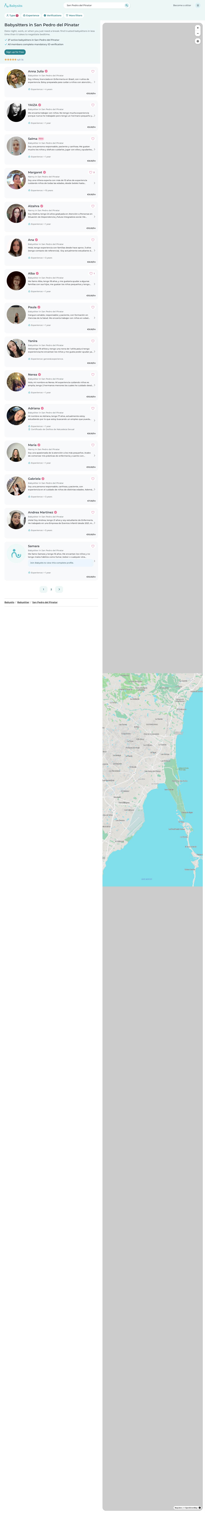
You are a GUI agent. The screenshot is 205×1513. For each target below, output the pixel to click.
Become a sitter (182, 5)
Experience (32, 15)
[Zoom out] (198, 33)
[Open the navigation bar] (198, 5)
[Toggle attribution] (199, 1507)
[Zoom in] (198, 28)
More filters (75, 15)
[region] (152, 767)
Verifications (53, 15)
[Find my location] (198, 41)
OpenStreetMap (191, 1507)
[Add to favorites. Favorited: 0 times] (93, 71)
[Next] (59, 589)
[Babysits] (13, 5)
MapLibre (178, 1507)
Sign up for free (15, 52)
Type (13, 15)
